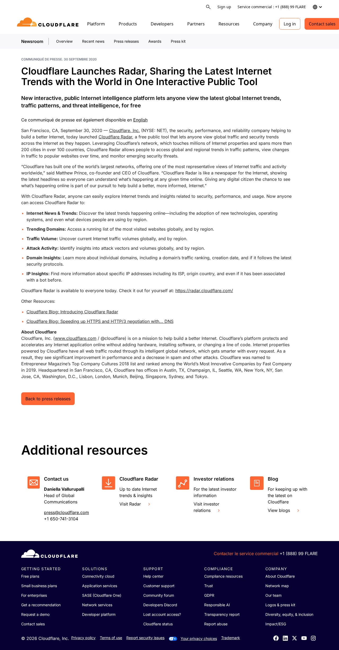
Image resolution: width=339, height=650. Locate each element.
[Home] (48, 24)
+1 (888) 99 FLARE (299, 553)
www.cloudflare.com (75, 338)
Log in (290, 24)
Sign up (224, 6)
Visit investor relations (206, 507)
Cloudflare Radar (115, 136)
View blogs (279, 510)
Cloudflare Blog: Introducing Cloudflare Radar (72, 311)
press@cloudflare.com (66, 512)
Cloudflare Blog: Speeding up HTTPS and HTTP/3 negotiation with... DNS (99, 321)
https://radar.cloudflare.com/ (204, 290)
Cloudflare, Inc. (124, 130)
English (140, 119)
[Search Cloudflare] (208, 7)
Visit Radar (130, 504)
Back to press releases (47, 398)
